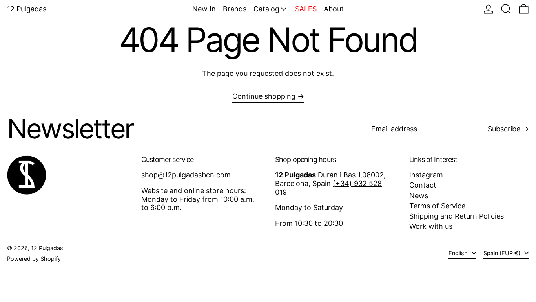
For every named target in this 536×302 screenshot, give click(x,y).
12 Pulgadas (26, 9)
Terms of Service (437, 206)
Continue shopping (263, 96)
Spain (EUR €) (502, 253)
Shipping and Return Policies (456, 216)
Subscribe (504, 129)
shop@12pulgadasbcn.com (186, 175)
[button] (506, 9)
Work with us (430, 226)
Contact (422, 185)
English (458, 253)
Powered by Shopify (34, 258)
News (418, 196)
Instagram (426, 175)
